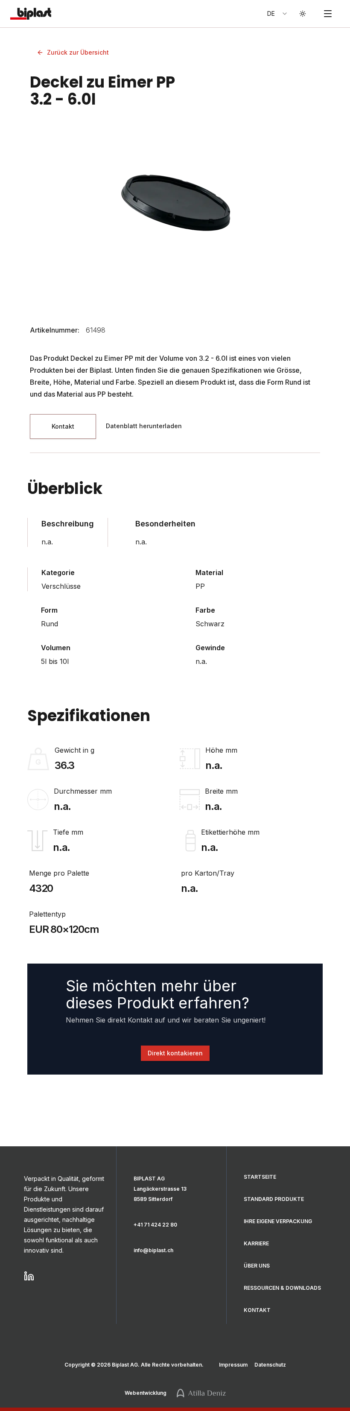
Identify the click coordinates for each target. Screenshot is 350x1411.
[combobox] (277, 13)
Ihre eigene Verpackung (278, 1221)
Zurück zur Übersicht (78, 52)
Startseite (260, 1177)
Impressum (233, 1364)
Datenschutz (270, 1364)
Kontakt (257, 1310)
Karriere (256, 1243)
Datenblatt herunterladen (144, 425)
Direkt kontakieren (175, 1053)
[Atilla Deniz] (201, 1393)
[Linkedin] (65, 1276)
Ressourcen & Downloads (282, 1288)
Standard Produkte (274, 1199)
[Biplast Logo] (29, 14)
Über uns (257, 1265)
